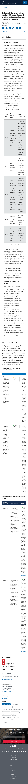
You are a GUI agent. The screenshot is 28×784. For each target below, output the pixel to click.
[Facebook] (3, 28)
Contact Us (6, 698)
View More (24, 575)
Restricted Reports (13, 761)
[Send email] (20, 28)
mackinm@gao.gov (8, 679)
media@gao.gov (7, 691)
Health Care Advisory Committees (13, 780)
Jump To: (5, 31)
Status (22, 503)
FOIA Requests (14, 774)
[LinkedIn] (10, 28)
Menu (25, 2)
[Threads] (17, 28)
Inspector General (13, 759)
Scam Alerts (13, 776)
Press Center (13, 755)
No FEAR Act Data (13, 778)
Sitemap (13, 770)
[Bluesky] (13, 28)
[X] (7, 28)
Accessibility (13, 768)
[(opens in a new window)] (2, 751)
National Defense (6, 704)
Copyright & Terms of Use (14, 765)
